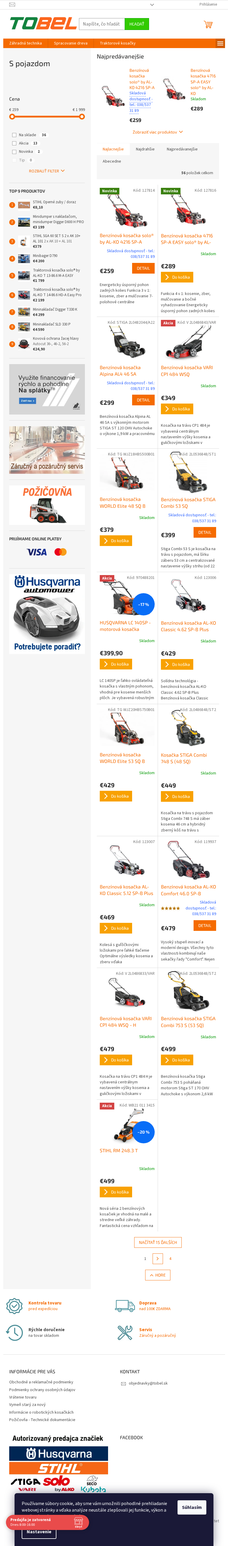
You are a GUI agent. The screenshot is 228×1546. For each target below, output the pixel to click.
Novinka (29, 152)
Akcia (28, 143)
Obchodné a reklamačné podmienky (41, 1382)
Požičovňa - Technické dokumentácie (42, 1420)
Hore (160, 1274)
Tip (25, 160)
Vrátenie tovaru (23, 1397)
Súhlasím (192, 1507)
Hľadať (136, 23)
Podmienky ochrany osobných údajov (42, 1390)
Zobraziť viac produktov (155, 131)
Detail (143, 268)
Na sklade (32, 135)
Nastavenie (39, 1531)
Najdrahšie (145, 149)
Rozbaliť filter (44, 171)
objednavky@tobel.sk (148, 1383)
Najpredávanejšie (182, 149)
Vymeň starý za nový (27, 1405)
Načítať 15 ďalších (158, 1242)
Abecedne (112, 161)
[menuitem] (25, 43)
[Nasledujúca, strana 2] (158, 1258)
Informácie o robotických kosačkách (41, 1412)
